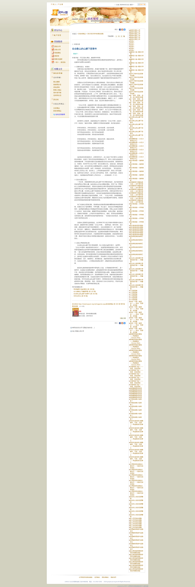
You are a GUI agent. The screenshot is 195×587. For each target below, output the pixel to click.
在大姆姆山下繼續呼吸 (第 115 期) (85, 291)
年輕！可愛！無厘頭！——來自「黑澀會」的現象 (136, 303)
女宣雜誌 (56, 108)
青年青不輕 (57, 93)
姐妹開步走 (57, 84)
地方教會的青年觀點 (136, 225)
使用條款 (97, 577)
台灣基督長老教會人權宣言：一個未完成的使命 (136, 466)
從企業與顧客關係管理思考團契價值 (136, 552)
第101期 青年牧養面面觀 (95, 34)
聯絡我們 (113, 577)
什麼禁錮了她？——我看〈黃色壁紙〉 (136, 367)
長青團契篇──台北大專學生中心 (137, 139)
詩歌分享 (57, 49)
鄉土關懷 (56, 82)
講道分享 (57, 46)
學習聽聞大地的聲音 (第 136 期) (84, 289)
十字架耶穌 (133, 290)
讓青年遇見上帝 (135, 30)
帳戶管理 (57, 35)
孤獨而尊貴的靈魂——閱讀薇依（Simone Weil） (136, 336)
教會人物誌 (57, 90)
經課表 (56, 56)
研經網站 (57, 53)
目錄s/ (132, 41)
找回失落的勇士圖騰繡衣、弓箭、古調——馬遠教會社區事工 (136, 423)
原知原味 (56, 87)
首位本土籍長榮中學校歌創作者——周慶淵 (136, 259)
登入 (54, 4)
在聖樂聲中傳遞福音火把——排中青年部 (136, 183)
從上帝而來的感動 (136, 518)
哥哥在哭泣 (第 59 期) (81, 296)
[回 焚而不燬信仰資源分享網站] (141, 4)
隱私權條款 (105, 577)
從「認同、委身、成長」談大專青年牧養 (136, 96)
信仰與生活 (57, 95)
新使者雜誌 (57, 111)
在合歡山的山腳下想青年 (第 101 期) (85, 294)
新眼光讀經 (58, 59)
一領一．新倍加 (59, 62)
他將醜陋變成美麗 (136, 388)
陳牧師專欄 (57, 73)
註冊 (61, 4)
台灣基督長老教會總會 (85, 577)
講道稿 (56, 99)
